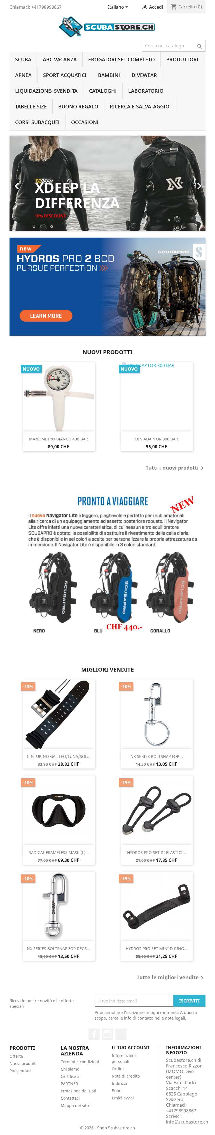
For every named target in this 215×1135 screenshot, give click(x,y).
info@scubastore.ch (187, 1122)
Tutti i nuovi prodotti (175, 468)
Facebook (94, 1034)
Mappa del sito (75, 1105)
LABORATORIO (145, 90)
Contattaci (70, 1098)
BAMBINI (109, 75)
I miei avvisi (123, 1098)
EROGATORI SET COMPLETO (121, 59)
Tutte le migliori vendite (171, 977)
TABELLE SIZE (31, 106)
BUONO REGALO (78, 106)
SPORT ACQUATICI (65, 75)
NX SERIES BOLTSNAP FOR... (156, 756)
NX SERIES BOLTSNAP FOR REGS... (58, 948)
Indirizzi (119, 1083)
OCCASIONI (85, 122)
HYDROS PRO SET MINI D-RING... (156, 948)
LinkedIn (121, 1034)
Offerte (16, 1056)
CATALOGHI (103, 90)
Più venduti (20, 1070)
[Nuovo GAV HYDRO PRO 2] (107, 287)
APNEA (23, 75)
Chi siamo (70, 1069)
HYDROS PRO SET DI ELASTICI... (156, 852)
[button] (24, 183)
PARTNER (69, 1083)
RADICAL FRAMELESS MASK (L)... (59, 852)
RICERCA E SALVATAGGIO (139, 106)
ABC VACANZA (60, 59)
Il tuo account (130, 1048)
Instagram (107, 1034)
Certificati (70, 1076)
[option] (107, 183)
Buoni (117, 1090)
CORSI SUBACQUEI (37, 122)
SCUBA (23, 59)
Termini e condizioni (80, 1061)
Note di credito (126, 1076)
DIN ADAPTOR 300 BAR (156, 439)
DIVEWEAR (144, 75)
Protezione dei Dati (78, 1091)
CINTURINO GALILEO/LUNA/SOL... (58, 756)
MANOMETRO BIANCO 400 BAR (58, 439)
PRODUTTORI (182, 59)
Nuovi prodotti (23, 1063)
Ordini (118, 1068)
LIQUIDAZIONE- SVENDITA (46, 90)
